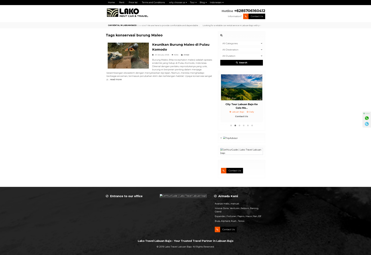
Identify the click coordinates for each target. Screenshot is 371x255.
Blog (202, 2)
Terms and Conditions (153, 2)
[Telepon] (366, 124)
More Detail (244, 87)
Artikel (186, 55)
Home (111, 2)
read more (116, 79)
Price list (133, 2)
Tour (192, 2)
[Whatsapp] (366, 118)
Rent (121, 2)
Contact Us (257, 16)
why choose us (177, 2)
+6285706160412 (249, 10)
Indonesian (216, 2)
